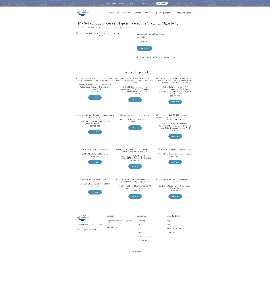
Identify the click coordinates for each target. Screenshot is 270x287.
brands (138, 13)
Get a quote (162, 3)
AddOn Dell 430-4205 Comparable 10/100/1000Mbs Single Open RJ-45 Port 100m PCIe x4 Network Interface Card (175, 126)
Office (148, 13)
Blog (168, 221)
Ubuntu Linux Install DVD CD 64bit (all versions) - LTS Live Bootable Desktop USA (135, 157)
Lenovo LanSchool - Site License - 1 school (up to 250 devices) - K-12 (95, 122)
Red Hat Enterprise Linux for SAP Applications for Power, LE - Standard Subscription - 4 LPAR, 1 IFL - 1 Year (135, 89)
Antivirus (126, 13)
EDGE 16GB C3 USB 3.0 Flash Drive (95, 154)
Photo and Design (183, 13)
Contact (169, 225)
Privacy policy (172, 232)
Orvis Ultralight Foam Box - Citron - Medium (175, 154)
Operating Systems (163, 13)
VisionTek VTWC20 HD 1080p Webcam (135, 119)
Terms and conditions (174, 228)
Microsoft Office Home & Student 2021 (95, 184)
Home (78, 27)
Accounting (114, 13)
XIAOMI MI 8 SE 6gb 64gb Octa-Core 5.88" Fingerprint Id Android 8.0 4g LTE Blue (135, 187)
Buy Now (144, 48)
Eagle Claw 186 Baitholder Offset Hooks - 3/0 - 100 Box (175, 187)
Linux (163, 34)
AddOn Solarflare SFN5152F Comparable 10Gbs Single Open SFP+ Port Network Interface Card (95, 87)
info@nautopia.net (113, 228)
